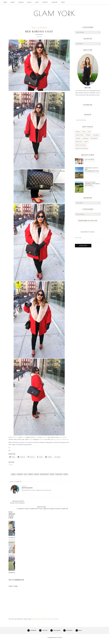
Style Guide (94, 138)
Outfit (52, 474)
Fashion (21, 2)
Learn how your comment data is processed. (45, 619)
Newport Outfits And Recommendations (92, 169)
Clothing (19, 474)
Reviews (78, 138)
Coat (25, 474)
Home (5, 2)
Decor (29, 2)
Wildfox (42, 439)
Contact (45, 2)
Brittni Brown (27, 488)
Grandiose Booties (15, 572)
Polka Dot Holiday (17, 503)
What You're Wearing (81, 148)
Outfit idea (59, 474)
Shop (36, 2)
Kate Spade (63, 437)
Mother (45, 437)
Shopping (85, 138)
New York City (44, 474)
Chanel (13, 474)
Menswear (96, 135)
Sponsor (54, 2)
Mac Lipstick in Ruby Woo (60, 439)
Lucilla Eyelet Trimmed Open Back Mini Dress (92, 183)
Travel (86, 141)
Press (63, 2)
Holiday (36, 474)
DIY (89, 131)
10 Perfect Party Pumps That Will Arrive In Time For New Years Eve (42, 508)
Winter (66, 474)
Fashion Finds (79, 135)
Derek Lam (15, 437)
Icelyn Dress (89, 159)
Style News (79, 141)
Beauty (78, 131)
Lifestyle (88, 135)
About (13, 2)
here (23, 437)
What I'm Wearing (39, 27)
